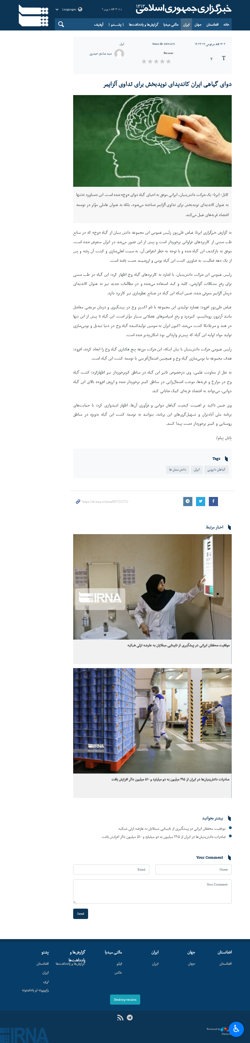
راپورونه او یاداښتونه (35, 990)
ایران (186, 24)
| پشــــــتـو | (116, 24)
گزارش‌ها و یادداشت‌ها (144, 24)
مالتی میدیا (170, 24)
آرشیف (98, 24)
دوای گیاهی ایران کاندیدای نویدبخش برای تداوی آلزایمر (167, 84)
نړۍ (46, 981)
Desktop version (125, 999)
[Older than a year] (152, 587)
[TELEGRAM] (130, 1018)
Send (80, 914)
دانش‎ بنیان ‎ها (177, 469)
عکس (118, 972)
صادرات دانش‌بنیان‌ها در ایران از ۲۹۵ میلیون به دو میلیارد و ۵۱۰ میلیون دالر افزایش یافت (171, 779)
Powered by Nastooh (219, 1032)
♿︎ (236, 1028)
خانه (226, 24)
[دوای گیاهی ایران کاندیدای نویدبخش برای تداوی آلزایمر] (152, 141)
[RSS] (120, 1018)
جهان (198, 24)
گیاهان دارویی (216, 469)
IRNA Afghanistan (183, 9)
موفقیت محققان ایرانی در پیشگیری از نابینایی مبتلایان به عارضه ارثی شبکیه (178, 645)
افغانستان (212, 24)
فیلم (119, 963)
